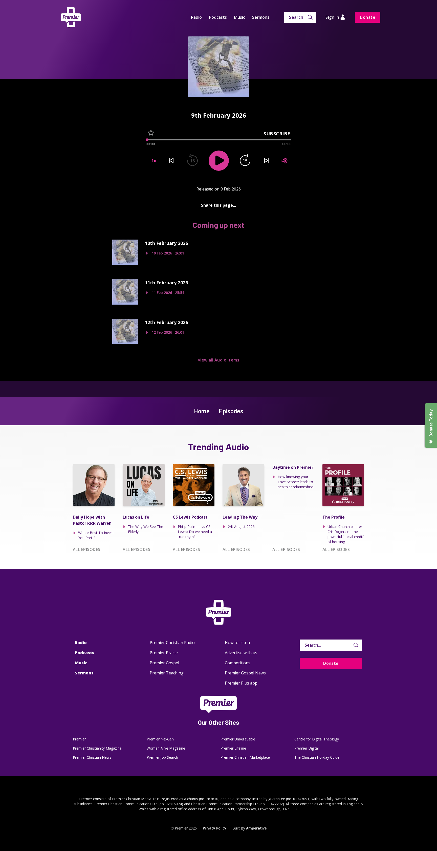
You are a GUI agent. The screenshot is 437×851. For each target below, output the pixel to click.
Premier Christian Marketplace (245, 757)
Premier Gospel (164, 663)
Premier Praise (164, 652)
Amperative (256, 828)
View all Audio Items (218, 360)
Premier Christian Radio (172, 642)
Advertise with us (241, 652)
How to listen (237, 642)
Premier (79, 739)
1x (153, 160)
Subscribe (277, 134)
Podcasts (218, 17)
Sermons (260, 17)
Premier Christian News (92, 757)
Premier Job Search (162, 757)
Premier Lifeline (233, 748)
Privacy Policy (214, 828)
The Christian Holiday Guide (316, 757)
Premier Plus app (241, 683)
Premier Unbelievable (238, 739)
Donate (367, 17)
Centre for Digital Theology (316, 739)
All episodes (86, 549)
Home (202, 411)
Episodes (231, 411)
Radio (196, 17)
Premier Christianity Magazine (97, 748)
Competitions (237, 663)
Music (239, 17)
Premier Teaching (167, 673)
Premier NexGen (160, 739)
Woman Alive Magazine (166, 748)
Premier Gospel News (245, 673)
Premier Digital (306, 748)
